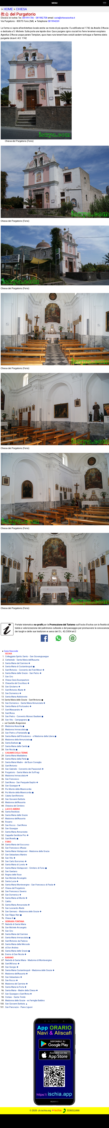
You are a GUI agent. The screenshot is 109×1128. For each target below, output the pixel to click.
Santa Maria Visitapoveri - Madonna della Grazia (27, 851)
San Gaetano (11, 871)
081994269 (53, 21)
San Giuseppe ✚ (12, 786)
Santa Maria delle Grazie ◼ (17, 951)
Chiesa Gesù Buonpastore (17, 680)
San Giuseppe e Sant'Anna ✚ (18, 994)
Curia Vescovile (11, 651)
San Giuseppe (11, 828)
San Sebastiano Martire (16, 855)
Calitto (8, 901)
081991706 (28, 17)
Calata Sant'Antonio (14, 796)
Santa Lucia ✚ (11, 881)
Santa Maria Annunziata (16, 832)
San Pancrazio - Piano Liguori (19, 1007)
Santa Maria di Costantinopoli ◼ (20, 666)
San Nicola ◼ (11, 749)
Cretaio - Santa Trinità (15, 997)
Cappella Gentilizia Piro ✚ (17, 835)
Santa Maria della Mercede (17, 944)
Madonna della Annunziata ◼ (18, 739)
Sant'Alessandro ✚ (13, 710)
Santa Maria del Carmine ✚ (17, 663)
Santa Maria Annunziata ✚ (17, 905)
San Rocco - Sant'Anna (16, 825)
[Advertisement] (53, 1120)
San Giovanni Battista (15, 799)
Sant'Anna (10, 713)
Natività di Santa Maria (15, 924)
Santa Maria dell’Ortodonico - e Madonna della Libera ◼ (30, 736)
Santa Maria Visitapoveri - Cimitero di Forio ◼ (26, 868)
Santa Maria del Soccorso (17, 844)
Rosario (8, 822)
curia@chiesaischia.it (64, 17)
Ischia (58, 1110)
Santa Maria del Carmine (16, 934)
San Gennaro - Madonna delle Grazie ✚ (23, 911)
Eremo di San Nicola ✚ (15, 954)
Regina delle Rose (13, 875)
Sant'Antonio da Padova (16, 941)
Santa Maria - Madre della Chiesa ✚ (21, 990)
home (8, 9)
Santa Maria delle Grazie (16, 815)
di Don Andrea (11, 947)
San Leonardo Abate (14, 908)
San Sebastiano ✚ (13, 977)
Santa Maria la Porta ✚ (15, 987)
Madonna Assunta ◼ (14, 726)
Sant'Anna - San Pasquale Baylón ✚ (21, 782)
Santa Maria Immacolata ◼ (17, 937)
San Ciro (9, 676)
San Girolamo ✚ (12, 686)
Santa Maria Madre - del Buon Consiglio (23, 762)
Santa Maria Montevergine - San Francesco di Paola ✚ (30, 885)
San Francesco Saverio (16, 891)
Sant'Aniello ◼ (11, 838)
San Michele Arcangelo (16, 878)
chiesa (21, 9)
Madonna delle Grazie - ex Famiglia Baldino (25, 1000)
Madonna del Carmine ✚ (16, 984)
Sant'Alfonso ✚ (12, 964)
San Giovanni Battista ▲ (16, 1004)
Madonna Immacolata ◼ (16, 729)
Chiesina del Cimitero (15, 806)
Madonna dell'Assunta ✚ (16, 974)
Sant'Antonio (11, 766)
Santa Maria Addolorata (16, 697)
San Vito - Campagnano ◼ (17, 720)
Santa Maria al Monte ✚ (16, 898)
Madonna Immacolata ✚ (16, 775)
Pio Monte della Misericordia (18, 789)
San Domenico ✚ (13, 693)
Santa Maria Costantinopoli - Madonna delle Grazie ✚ (29, 970)
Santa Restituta (12, 812)
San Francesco (12, 779)
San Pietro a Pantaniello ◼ (17, 733)
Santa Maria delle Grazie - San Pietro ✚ (23, 673)
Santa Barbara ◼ (13, 743)
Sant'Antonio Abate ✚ (15, 690)
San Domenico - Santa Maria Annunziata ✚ (25, 703)
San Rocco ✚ (11, 980)
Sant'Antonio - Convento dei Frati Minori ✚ (24, 670)
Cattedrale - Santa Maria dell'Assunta (22, 660)
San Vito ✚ (10, 858)
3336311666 (72, 1110)
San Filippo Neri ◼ (13, 915)
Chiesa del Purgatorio (15, 888)
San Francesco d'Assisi (15, 848)
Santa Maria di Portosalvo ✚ (18, 706)
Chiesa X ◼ (10, 918)
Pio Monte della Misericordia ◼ (19, 792)
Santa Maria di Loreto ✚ (16, 864)
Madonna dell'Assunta (15, 802)
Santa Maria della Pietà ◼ (17, 759)
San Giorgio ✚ (11, 967)
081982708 (41, 17)
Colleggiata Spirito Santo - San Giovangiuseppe (27, 656)
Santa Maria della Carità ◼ (17, 746)
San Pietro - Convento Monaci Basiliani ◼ (24, 716)
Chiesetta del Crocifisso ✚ (17, 683)
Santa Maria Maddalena (16, 756)
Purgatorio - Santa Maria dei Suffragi (22, 772)
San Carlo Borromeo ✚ (16, 861)
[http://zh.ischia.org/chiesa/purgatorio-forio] (72, 638)
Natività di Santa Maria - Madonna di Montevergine (28, 960)
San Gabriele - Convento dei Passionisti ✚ (24, 769)
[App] (54, 1061)
